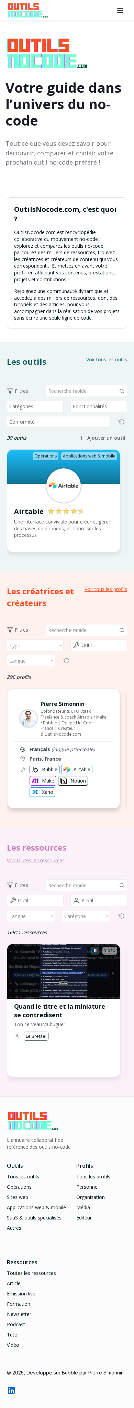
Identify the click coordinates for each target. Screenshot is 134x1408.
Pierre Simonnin (106, 1372)
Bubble (70, 1372)
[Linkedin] (11, 1390)
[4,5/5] (65, 511)
